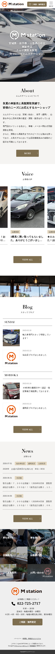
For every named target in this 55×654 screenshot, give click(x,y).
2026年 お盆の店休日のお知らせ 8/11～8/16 (24, 469)
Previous (2, 214)
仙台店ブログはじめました (35, 355)
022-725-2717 (28, 603)
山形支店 (15, 232)
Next (52, 214)
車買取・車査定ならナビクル (32, 638)
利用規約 (33, 646)
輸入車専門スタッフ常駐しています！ (37, 336)
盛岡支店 (31, 464)
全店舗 (19, 478)
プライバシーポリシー (21, 646)
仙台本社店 (20, 464)
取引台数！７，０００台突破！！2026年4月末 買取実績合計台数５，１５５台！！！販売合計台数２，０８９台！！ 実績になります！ (27, 505)
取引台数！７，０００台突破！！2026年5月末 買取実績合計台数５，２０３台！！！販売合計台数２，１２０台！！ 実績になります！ (27, 487)
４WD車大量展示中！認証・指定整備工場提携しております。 (37, 389)
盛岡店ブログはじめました (35, 408)
